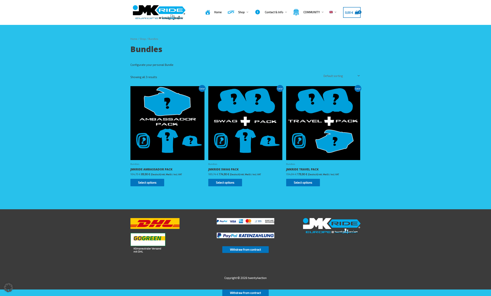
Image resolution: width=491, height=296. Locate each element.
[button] (8, 287)
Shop (143, 38)
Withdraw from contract (245, 249)
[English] (332, 12)
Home (133, 38)
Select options (147, 182)
